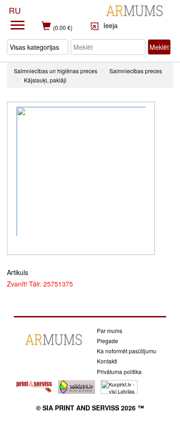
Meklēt (159, 47)
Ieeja (110, 25)
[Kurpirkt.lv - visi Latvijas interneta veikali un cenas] (119, 386)
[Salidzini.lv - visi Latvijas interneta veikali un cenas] (76, 386)
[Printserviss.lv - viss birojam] (34, 386)
